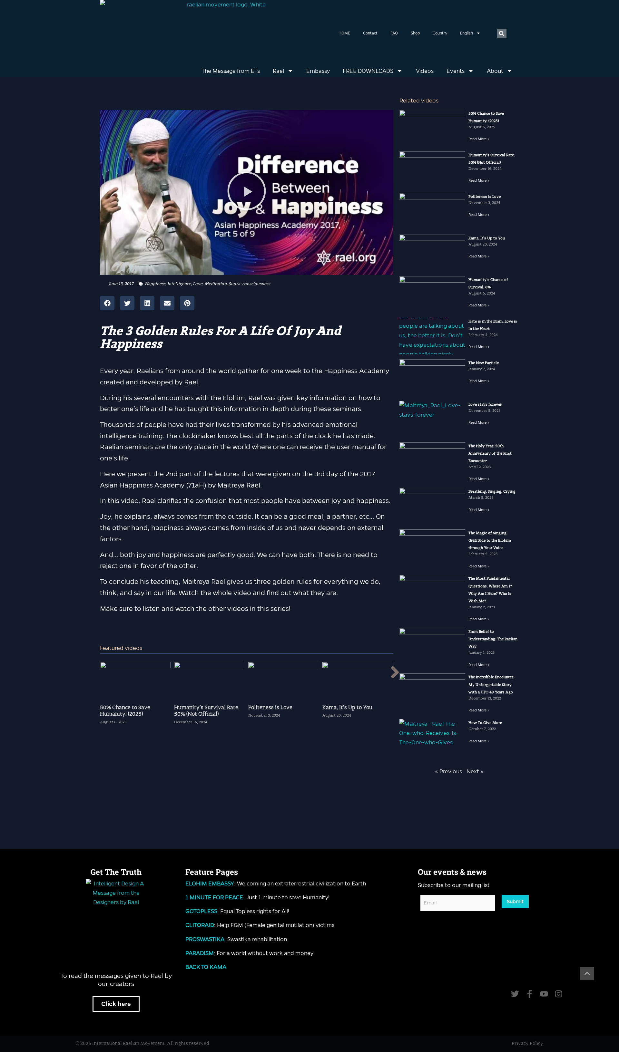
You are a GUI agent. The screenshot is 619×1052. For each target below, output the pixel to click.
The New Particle (483, 363)
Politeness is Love (484, 197)
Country (440, 33)
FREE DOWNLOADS (368, 70)
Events (456, 70)
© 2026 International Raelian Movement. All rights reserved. (143, 1043)
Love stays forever (485, 404)
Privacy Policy (527, 1043)
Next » (475, 771)
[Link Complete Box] (135, 696)
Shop (415, 33)
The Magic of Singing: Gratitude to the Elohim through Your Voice (489, 540)
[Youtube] (544, 994)
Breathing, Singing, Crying (492, 491)
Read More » (478, 139)
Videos (425, 70)
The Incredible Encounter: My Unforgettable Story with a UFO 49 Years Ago (491, 684)
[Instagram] (559, 994)
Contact (370, 33)
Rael (278, 70)
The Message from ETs (230, 70)
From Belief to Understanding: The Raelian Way (492, 639)
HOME (344, 33)
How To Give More (485, 723)
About (495, 70)
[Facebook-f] (530, 994)
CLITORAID (199, 925)
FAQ (394, 33)
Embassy (318, 70)
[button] (501, 33)
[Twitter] (515, 994)
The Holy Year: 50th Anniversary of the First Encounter (490, 453)
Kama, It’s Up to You (486, 238)
